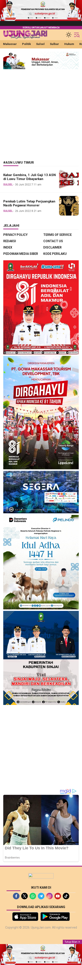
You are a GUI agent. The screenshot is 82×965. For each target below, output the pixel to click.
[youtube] (57, 896)
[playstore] (55, 916)
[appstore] (25, 916)
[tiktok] (66, 896)
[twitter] (24, 896)
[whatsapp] (33, 896)
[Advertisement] (41, 112)
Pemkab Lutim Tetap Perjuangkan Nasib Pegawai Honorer (29, 203)
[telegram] (41, 896)
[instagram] (49, 896)
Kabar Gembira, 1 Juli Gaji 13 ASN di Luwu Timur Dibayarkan (29, 177)
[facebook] (16, 896)
